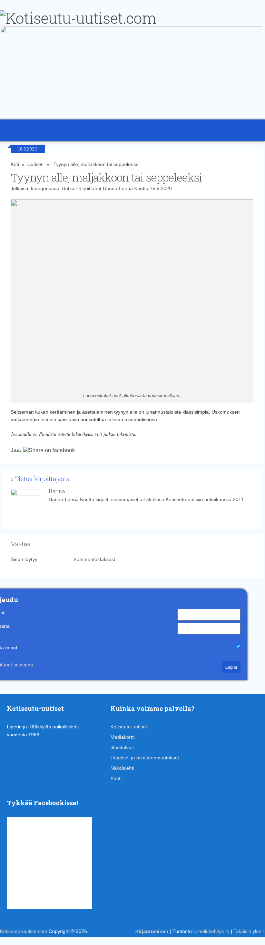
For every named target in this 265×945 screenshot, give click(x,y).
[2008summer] (132, 31)
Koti (15, 164)
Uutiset (34, 164)
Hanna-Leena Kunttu (125, 188)
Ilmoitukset (122, 747)
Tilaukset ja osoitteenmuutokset (144, 757)
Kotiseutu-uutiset (128, 726)
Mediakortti (122, 737)
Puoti (115, 778)
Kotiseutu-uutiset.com (23, 931)
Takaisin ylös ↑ (249, 931)
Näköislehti (122, 768)
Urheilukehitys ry (211, 931)
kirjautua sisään (56, 559)
